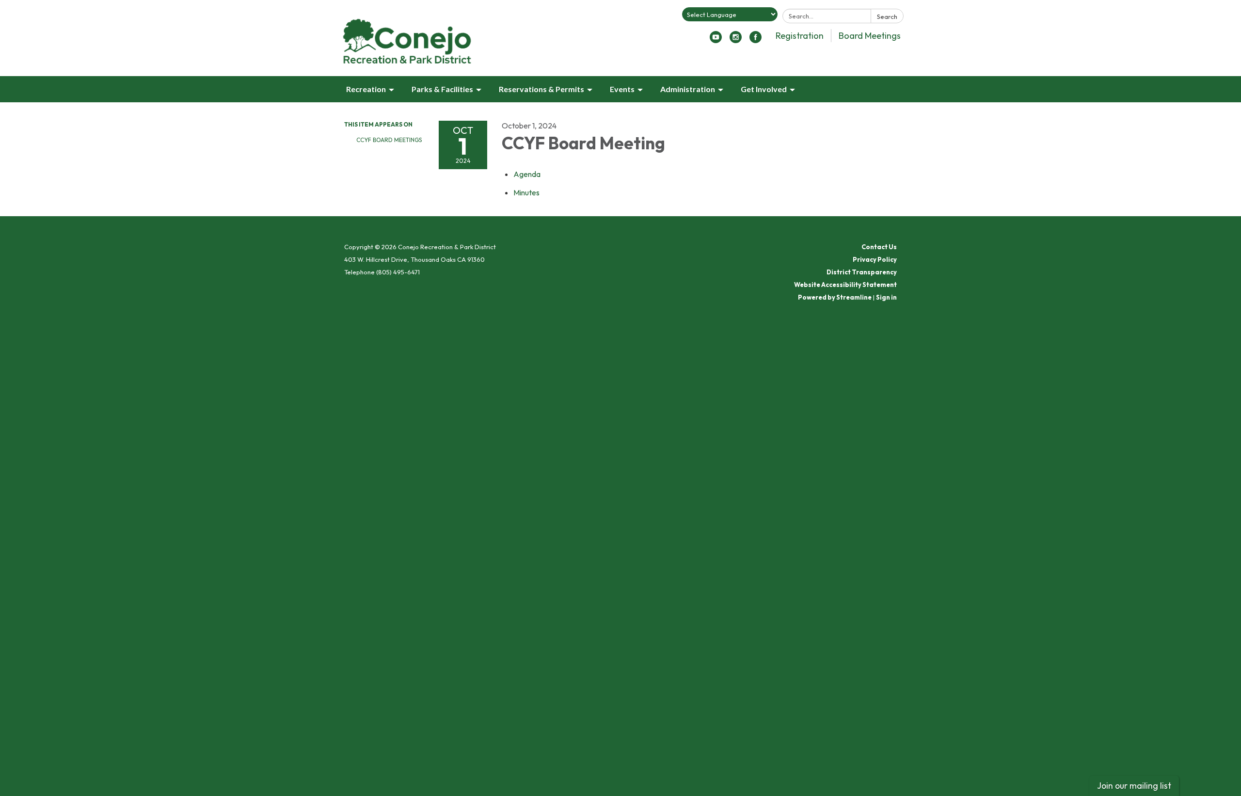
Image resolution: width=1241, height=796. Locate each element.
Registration (800, 35)
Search (887, 16)
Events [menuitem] (622, 89)
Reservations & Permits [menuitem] (541, 89)
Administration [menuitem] (687, 89)
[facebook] (755, 40)
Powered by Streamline (835, 297)
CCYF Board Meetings (389, 139)
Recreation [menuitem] (366, 89)
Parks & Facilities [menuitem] (442, 89)
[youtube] (716, 40)
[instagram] (736, 40)
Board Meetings (870, 35)
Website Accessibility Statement (845, 284)
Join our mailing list (1134, 785)
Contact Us (879, 247)
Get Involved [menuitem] (764, 89)
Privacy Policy (875, 259)
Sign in (886, 297)
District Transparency (862, 272)
